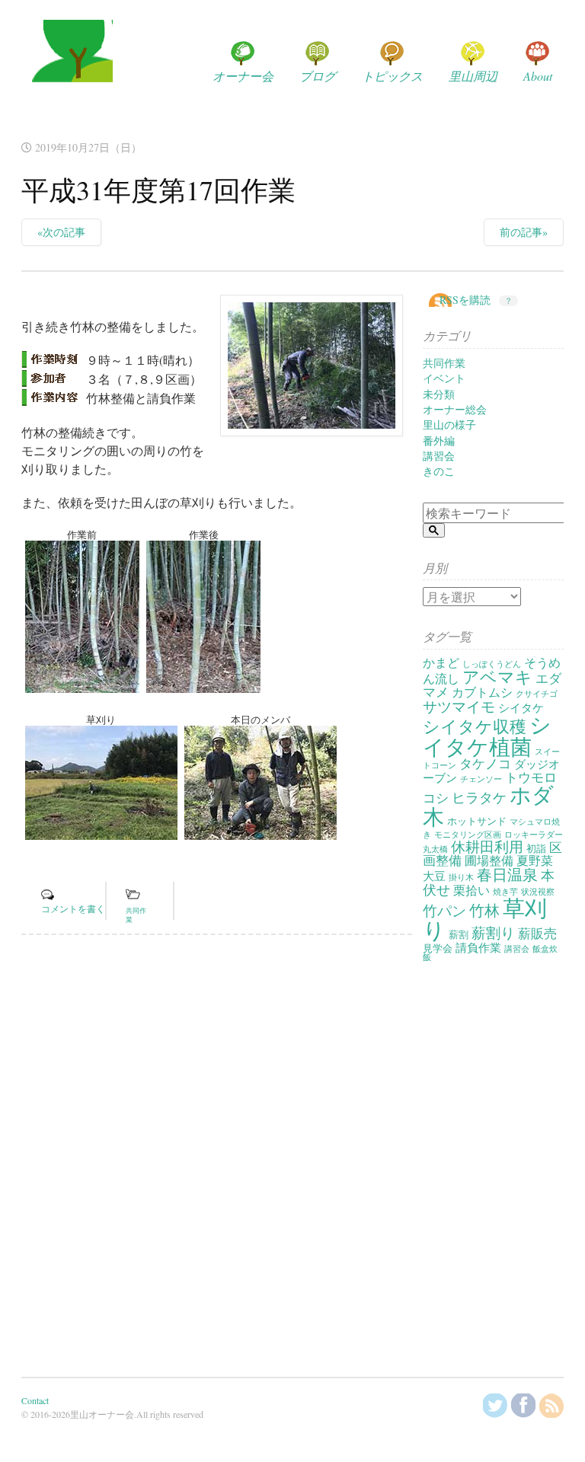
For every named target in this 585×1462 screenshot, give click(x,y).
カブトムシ (482, 692)
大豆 (434, 876)
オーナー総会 (455, 409)
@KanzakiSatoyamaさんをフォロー (495, 1405)
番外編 (439, 440)
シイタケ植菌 (487, 735)
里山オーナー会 (67, 65)
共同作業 (444, 363)
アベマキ (497, 677)
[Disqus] (216, 1156)
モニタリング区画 (467, 834)
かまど (441, 662)
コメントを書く (73, 908)
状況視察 (538, 891)
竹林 (484, 910)
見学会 (437, 948)
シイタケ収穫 (474, 726)
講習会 (439, 455)
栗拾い (471, 890)
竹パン (444, 910)
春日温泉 (507, 874)
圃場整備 (489, 860)
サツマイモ (459, 706)
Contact (35, 1400)
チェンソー (481, 779)
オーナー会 (243, 76)
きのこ (439, 471)
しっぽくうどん (491, 664)
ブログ (317, 76)
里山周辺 (473, 76)
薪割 (458, 934)
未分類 (439, 394)
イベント (444, 378)
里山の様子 (449, 424)
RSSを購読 (465, 299)
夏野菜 (534, 860)
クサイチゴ (537, 693)
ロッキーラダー (533, 834)
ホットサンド (477, 821)
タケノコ (485, 763)
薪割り (493, 932)
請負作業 (478, 947)
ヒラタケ (479, 797)
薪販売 (537, 933)
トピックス (392, 76)
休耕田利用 (487, 846)
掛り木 (461, 877)
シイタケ (521, 708)
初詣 (536, 848)
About (537, 76)
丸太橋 (435, 849)
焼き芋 (505, 891)
